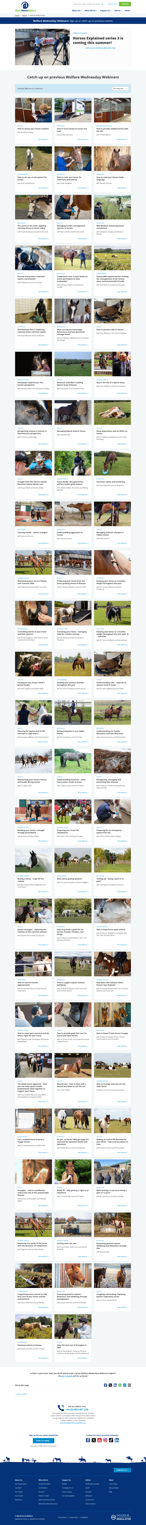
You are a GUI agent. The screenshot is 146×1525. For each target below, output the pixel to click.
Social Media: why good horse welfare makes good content (70, 483)
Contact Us (112, 4)
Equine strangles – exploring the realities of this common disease (32, 930)
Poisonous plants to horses (29, 1345)
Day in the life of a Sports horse (110, 382)
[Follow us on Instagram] (105, 1440)
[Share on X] (110, 1385)
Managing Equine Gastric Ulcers (71, 431)
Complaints (84, 1517)
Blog (110, 1492)
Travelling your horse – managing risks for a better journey (72, 632)
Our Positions (43, 1488)
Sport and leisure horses (47, 1500)
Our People (18, 1492)
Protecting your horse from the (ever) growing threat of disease (71, 582)
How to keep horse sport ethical (110, 929)
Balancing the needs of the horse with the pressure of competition (32, 1244)
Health (20, 126)
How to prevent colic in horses (110, 329)
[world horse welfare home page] (25, 6)
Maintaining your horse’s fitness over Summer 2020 (32, 582)
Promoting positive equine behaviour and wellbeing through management (72, 1296)
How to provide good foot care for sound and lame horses (72, 1034)
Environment (22, 174)
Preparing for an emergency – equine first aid (109, 831)
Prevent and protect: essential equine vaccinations (31, 277)
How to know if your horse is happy (112, 1033)
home (17, 15)
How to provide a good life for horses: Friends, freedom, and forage (70, 931)
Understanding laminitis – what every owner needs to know (71, 780)
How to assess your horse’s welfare (33, 129)
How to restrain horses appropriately (27, 983)
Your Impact (19, 1496)
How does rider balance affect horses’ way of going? (109, 983)
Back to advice (22, 1394)
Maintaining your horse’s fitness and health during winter (32, 780)
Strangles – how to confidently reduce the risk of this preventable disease (33, 1192)
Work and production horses (48, 1504)
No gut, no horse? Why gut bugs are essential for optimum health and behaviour (73, 1141)
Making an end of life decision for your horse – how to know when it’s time (112, 1141)
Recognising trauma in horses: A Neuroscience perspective (31, 432)
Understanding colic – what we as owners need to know (111, 683)
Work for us (19, 1500)
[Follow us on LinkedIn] (117, 1440)
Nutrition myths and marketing (110, 482)
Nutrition (21, 327)
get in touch (66, 1376)
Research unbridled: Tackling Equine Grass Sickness (70, 383)
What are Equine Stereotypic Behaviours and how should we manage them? (71, 331)
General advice (23, 380)
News (127, 10)
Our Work (18, 1488)
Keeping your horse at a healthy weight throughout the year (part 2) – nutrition (112, 634)
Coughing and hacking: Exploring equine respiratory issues (111, 1295)
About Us (76, 10)
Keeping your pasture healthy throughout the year (70, 683)
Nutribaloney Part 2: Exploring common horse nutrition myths (31, 330)
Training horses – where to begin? (32, 532)
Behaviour (61, 126)
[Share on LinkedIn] (115, 1385)
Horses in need (44, 1496)
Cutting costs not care (67, 1243)
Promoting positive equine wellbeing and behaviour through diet (111, 1245)
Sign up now (42, 1440)
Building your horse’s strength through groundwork (31, 831)
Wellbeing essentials (104, 126)
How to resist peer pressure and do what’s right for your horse (33, 1034)
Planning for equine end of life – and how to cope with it (31, 732)
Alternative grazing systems (69, 879)
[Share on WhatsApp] (119, 1385)
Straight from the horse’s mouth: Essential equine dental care (32, 483)
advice (24, 15)
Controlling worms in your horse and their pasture (31, 632)
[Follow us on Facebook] (88, 1440)
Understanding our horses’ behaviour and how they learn (110, 732)
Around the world (44, 1484)
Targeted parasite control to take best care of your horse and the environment (32, 1296)
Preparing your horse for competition (68, 831)
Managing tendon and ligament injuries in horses (71, 227)
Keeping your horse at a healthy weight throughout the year (110, 582)
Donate (125, 4)
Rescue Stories (114, 1488)
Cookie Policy (73, 1517)
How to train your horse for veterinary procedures (69, 178)
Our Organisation (21, 1484)
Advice (117, 10)
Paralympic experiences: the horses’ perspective (30, 383)
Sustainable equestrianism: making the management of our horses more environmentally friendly (112, 278)
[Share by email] (129, 1385)
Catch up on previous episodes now (100, 48)
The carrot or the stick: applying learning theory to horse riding (31, 227)
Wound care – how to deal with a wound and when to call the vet (71, 1085)
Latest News (113, 1484)
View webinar (43, 139)
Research (42, 1492)
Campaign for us (67, 1488)
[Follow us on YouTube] (99, 1440)
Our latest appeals (68, 1496)
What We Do (90, 10)
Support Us (105, 10)
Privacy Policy (62, 1517)
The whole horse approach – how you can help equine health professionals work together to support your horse (32, 1087)
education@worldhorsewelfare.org (73, 1423)
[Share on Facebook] (105, 1385)
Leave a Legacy (67, 1492)
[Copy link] (124, 1385)
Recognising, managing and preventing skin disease (108, 780)
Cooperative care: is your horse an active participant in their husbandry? (72, 278)
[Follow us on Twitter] (94, 1440)
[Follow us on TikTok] (111, 1440)
